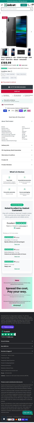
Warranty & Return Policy (7, 368)
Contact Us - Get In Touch (7, 355)
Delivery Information (6, 365)
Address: (3, 375)
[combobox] (15, 9)
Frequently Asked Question (8, 360)
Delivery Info (5, 145)
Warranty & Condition (8, 155)
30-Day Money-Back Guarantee (11, 150)
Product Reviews (7, 165)
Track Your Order (5, 358)
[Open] (4, 419)
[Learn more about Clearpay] (18, 65)
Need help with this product (17, 117)
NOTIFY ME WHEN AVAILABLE (18, 87)
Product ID (5, 160)
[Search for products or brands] (31, 9)
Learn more (24, 65)
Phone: (2, 373)
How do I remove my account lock (9, 370)
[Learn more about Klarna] (20, 65)
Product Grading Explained (7, 363)
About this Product (7, 121)
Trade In (24, 5)
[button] (31, 32)
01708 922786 (8, 373)
